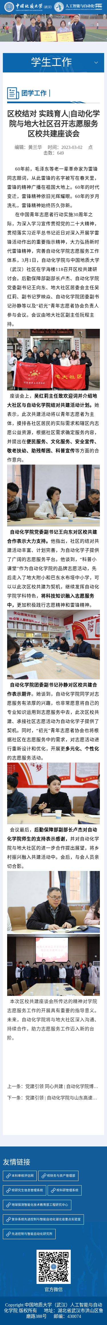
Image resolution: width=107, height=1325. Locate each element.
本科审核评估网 (23, 1175)
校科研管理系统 (67, 1190)
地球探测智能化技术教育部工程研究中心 (40, 1204)
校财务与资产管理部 (61, 1175)
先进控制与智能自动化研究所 (32, 1233)
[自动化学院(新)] (53, 7)
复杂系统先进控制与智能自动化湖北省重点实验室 (46, 1219)
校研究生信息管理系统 (27, 1190)
